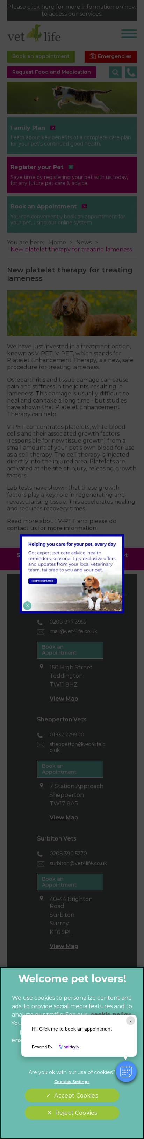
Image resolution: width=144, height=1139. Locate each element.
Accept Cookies (76, 1095)
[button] (126, 1071)
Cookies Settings (72, 1081)
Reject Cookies (76, 1112)
